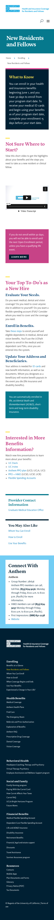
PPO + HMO (14, 474)
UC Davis (13, 463)
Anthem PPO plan (17, 470)
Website (15, 619)
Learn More (19, 257)
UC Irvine (13, 466)
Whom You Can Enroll (19, 530)
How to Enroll (15, 537)
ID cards (37, 366)
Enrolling (21, 58)
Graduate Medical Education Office (25, 510)
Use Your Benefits (17, 543)
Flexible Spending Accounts (22, 478)
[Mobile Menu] (41, 21)
